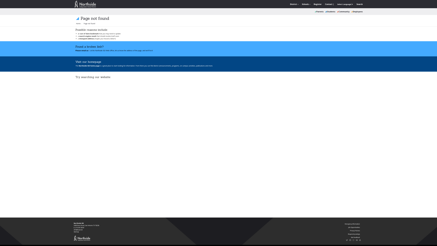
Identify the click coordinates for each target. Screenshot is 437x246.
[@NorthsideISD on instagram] (353, 240)
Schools (305, 4)
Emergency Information (352, 224)
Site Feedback (355, 237)
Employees (358, 11)
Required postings (354, 234)
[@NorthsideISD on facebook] (350, 240)
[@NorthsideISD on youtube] (357, 240)
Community (344, 11)
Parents (320, 11)
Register (318, 4)
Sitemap (76, 232)
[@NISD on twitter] (347, 240)
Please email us (81, 50)
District (293, 4)
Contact (328, 4)
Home (78, 23)
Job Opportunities (354, 227)
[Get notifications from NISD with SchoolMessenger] (360, 240)
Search (360, 4)
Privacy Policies (355, 231)
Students (331, 11)
